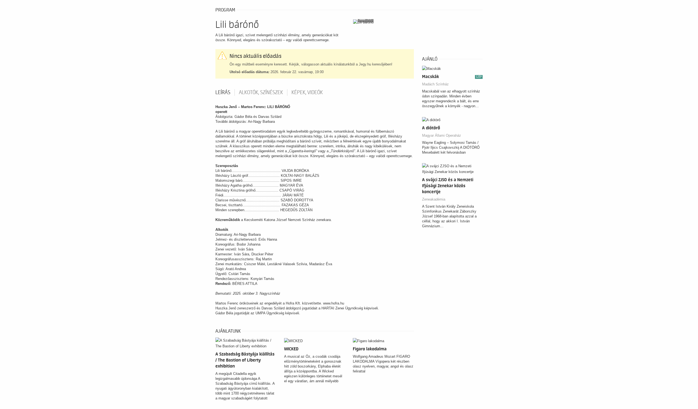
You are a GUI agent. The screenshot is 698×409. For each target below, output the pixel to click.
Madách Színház (435, 84)
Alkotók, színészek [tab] (261, 92)
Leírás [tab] (222, 92)
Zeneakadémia (433, 199)
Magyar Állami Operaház (441, 135)
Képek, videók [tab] (307, 92)
